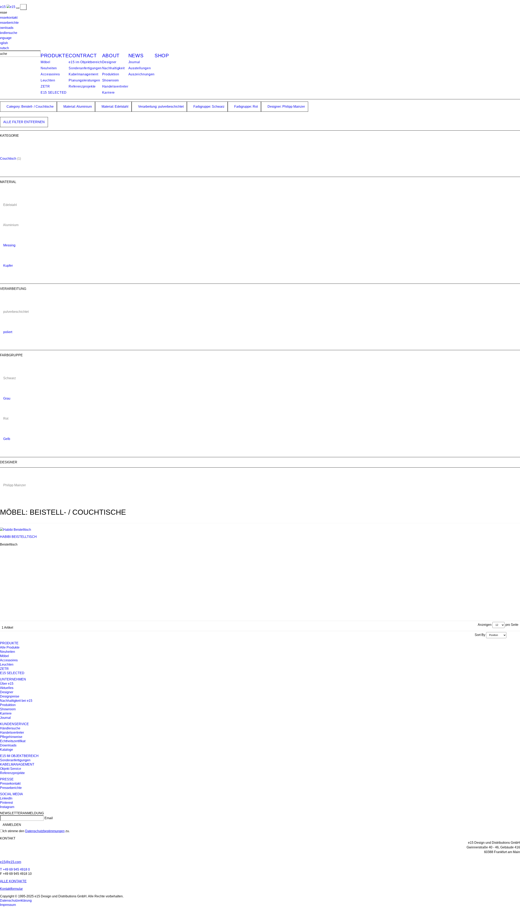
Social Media (11, 794)
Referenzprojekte (82, 86)
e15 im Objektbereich (85, 62)
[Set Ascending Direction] (508, 635)
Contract (83, 55)
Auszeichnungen (141, 74)
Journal (134, 62)
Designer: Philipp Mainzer (286, 106)
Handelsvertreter (115, 86)
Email (48, 818)
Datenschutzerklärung (16, 900)
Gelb (6, 439)
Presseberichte (11, 788)
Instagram (7, 807)
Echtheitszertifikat (12, 741)
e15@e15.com (10, 862)
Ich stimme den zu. (36, 831)
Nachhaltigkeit (113, 68)
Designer (109, 62)
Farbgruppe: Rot (245, 106)
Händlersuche (10, 728)
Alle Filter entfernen (24, 122)
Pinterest (6, 802)
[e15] (10, 7)
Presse (7, 779)
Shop (162, 55)
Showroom (110, 80)
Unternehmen (13, 679)
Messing (9, 245)
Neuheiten (49, 68)
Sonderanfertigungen (85, 68)
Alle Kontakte (13, 881)
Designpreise (9, 696)
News (136, 55)
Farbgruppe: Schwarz (208, 106)
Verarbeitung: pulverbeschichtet (160, 106)
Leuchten (48, 80)
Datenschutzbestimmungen (45, 831)
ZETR (45, 86)
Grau (6, 398)
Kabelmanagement (83, 74)
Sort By (480, 635)
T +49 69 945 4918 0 (15, 869)
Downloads (8, 745)
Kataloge (6, 749)
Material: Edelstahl (114, 106)
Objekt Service (10, 768)
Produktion (110, 74)
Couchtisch (8, 158)
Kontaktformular (11, 888)
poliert (7, 332)
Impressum (8, 905)
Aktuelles (6, 688)
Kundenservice (14, 724)
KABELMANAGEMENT (17, 764)
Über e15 (6, 683)
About (111, 55)
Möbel (45, 62)
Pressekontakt (10, 783)
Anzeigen (485, 624)
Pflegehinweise (11, 737)
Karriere (108, 92)
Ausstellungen (139, 68)
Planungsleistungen (84, 80)
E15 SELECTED (54, 92)
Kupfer (8, 265)
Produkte (55, 55)
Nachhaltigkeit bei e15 (16, 700)
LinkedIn (6, 798)
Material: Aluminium (77, 106)
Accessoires (50, 74)
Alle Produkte (10, 647)
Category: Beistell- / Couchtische (30, 106)
